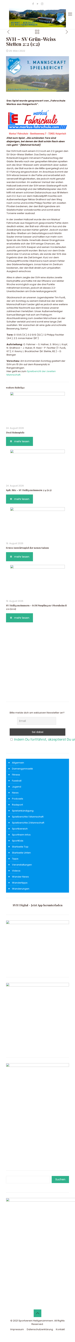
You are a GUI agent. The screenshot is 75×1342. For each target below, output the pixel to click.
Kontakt (60, 1329)
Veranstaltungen (22, 864)
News (15, 792)
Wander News (20, 876)
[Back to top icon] (37, 1313)
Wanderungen (20, 888)
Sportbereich (20, 828)
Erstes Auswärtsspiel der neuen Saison (27, 547)
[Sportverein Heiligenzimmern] (37, 18)
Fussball (16, 780)
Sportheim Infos (21, 834)
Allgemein (18, 762)
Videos (16, 870)
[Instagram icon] (42, 4)
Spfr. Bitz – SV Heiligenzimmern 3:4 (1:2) (28, 490)
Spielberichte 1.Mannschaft (28, 816)
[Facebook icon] (33, 4)
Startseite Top (20, 846)
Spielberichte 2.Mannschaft (28, 822)
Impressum (17, 1329)
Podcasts (17, 798)
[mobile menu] (70, 14)
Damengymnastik (22, 768)
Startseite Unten (21, 852)
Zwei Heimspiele (15, 432)
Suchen (60, 1179)
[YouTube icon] (37, 4)
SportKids (17, 840)
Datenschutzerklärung (40, 1329)
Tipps (15, 858)
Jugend (16, 786)
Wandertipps (19, 882)
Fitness (16, 774)
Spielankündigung (22, 810)
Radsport (17, 804)
